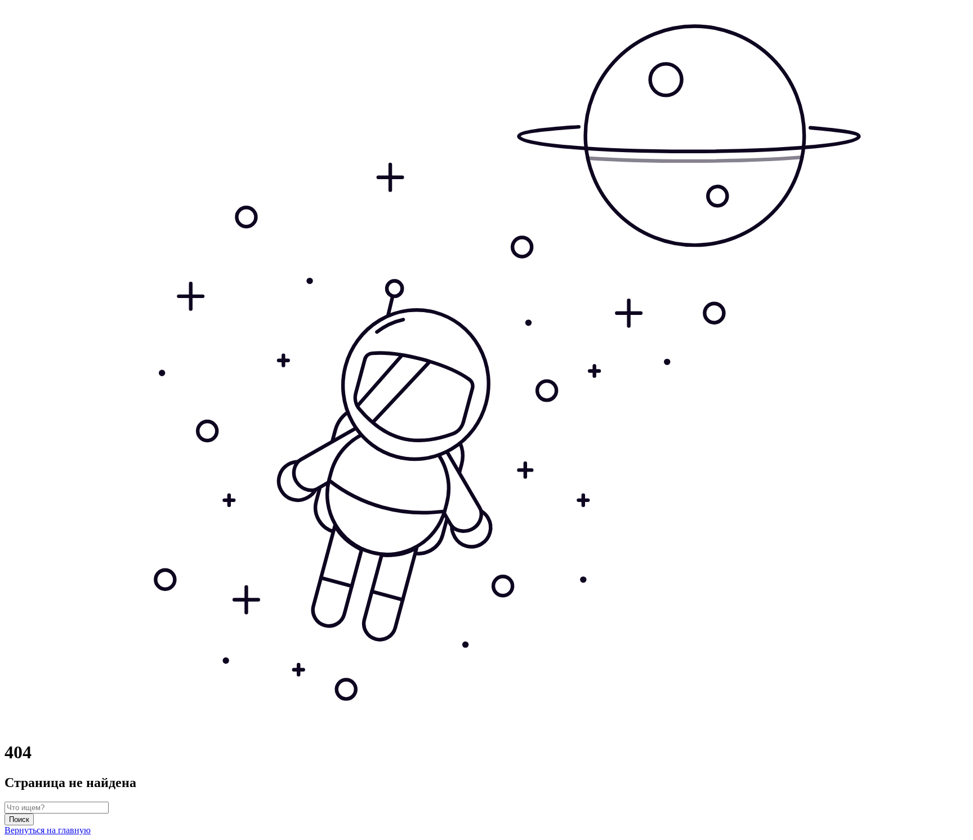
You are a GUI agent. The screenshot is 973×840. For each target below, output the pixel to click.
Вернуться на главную (48, 830)
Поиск (19, 819)
